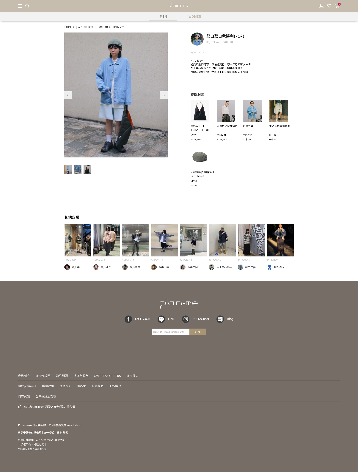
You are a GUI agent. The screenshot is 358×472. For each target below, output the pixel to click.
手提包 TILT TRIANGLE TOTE (201, 128)
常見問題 (62, 375)
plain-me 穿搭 (84, 27)
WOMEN (195, 16)
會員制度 (24, 375)
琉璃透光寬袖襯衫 (227, 126)
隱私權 (71, 406)
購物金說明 (42, 375)
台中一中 (102, 27)
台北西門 (106, 267)
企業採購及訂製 (45, 396)
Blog (230, 318)
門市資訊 (24, 396)
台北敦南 (135, 267)
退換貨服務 (80, 375)
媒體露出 (48, 386)
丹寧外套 (248, 126)
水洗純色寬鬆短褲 (279, 126)
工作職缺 (115, 386)
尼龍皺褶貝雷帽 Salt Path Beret (202, 174)
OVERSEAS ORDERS (107, 375)
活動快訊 (65, 386)
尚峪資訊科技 (39, 449)
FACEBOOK (142, 318)
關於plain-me (27, 386)
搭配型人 (279, 267)
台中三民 (192, 267)
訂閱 (197, 332)
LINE (171, 318)
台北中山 (77, 267)
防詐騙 (81, 386)
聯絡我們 (97, 386)
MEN (163, 16)
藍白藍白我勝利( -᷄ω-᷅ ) (225, 36)
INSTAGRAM (200, 318)
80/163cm (118, 27)
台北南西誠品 (224, 267)
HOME (68, 27)
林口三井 (250, 267)
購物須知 (132, 375)
